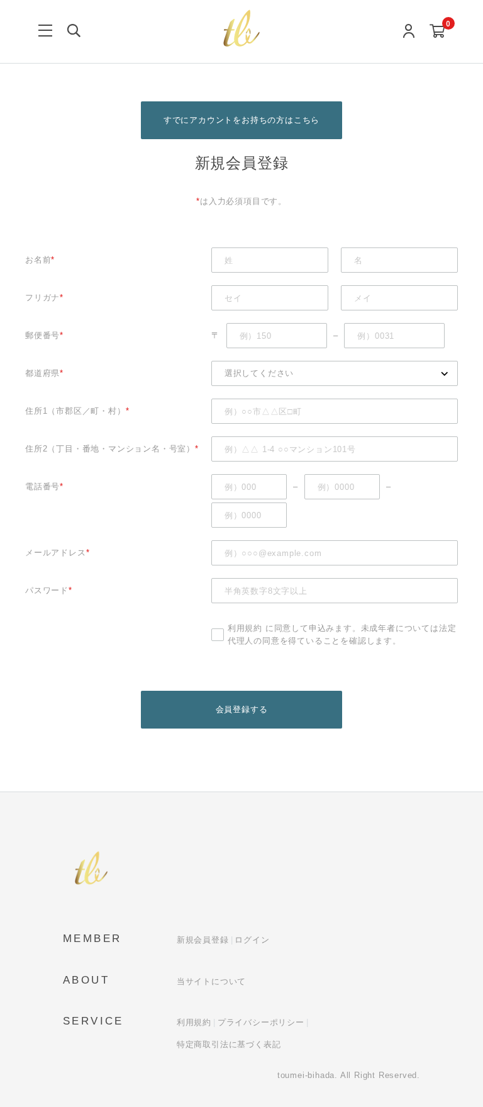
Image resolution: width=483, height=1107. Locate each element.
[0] (437, 31)
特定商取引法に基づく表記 (229, 1044)
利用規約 (245, 628)
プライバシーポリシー (261, 1022)
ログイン (252, 940)
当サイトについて (211, 981)
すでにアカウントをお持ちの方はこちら (241, 120)
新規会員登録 (203, 940)
